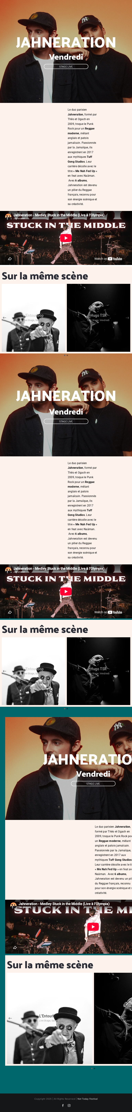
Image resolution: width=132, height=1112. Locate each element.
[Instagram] (69, 1105)
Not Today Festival (88, 1098)
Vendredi (66, 56)
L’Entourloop (33, 315)
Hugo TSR (98, 315)
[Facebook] (63, 1105)
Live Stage (29, 320)
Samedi (39, 320)
